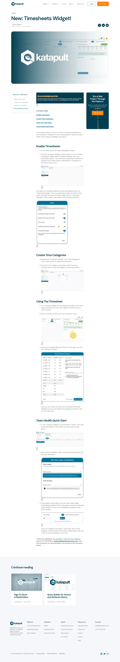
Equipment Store (83, 625)
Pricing (80, 637)
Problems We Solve (66, 629)
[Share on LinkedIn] (103, 25)
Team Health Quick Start (21, 108)
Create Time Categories (21, 102)
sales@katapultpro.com (102, 625)
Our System (64, 637)
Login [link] (91, 4)
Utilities (46, 625)
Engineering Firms (49, 629)
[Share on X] (99, 25)
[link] (17, 4)
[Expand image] (37, 104)
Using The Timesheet (20, 105)
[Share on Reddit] (107, 25)
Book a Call (97, 113)
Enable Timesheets (19, 99)
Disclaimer (62, 653)
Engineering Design (32, 629)
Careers (80, 633)
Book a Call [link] (102, 4)
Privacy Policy (41, 653)
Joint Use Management (33, 625)
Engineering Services (67, 625)
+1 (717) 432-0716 (100, 629)
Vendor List (81, 629)
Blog (13, 13)
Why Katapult (65, 633)
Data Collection (31, 633)
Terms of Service (52, 653)
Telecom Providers (49, 633)
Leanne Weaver (17, 24)
